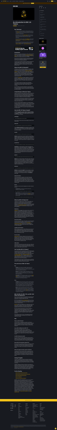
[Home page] (4, 1)
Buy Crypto (27, 405)
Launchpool (27, 410)
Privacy (19, 410)
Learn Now (32, 3)
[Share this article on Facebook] (41, 7)
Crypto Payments (27, 407)
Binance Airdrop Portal (42, 419)
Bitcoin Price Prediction (35, 415)
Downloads (19, 415)
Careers (19, 405)
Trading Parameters (42, 418)
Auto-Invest (27, 411)
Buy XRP (33, 419)
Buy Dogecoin (34, 420)
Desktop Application (20, 416)
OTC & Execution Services (42, 407)
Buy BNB (33, 418)
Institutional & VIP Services (35, 406)
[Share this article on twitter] (39, 7)
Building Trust (19, 411)
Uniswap (29, 193)
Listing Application (34, 405)
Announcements (19, 406)
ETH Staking (27, 412)
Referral (40, 405)
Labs (33, 407)
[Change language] (54, 1)
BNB (40, 406)
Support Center (41, 413)
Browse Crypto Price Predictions (36, 414)
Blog (18, 412)
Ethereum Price (34, 413)
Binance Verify (41, 417)
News (18, 407)
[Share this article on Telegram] (43, 7)
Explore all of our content (28, 400)
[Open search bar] (47, 1)
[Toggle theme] (55, 1)
